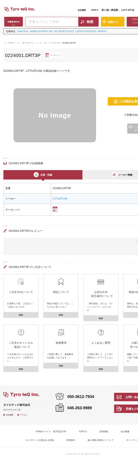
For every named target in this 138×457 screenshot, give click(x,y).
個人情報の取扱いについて (101, 440)
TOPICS (94, 10)
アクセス (23, 415)
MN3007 (102, 31)
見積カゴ (113, 22)
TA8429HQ (22, 31)
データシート (55, 55)
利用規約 (70, 440)
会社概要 (82, 10)
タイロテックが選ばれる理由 (39, 440)
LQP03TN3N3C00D (85, 31)
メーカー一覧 (41, 43)
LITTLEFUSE (54, 43)
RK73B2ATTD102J (64, 31)
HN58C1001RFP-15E (41, 31)
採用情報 (103, 431)
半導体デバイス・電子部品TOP (21, 43)
